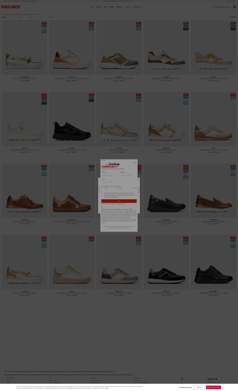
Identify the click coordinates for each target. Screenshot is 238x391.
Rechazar (199, 387)
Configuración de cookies (185, 387)
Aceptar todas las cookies (213, 387)
